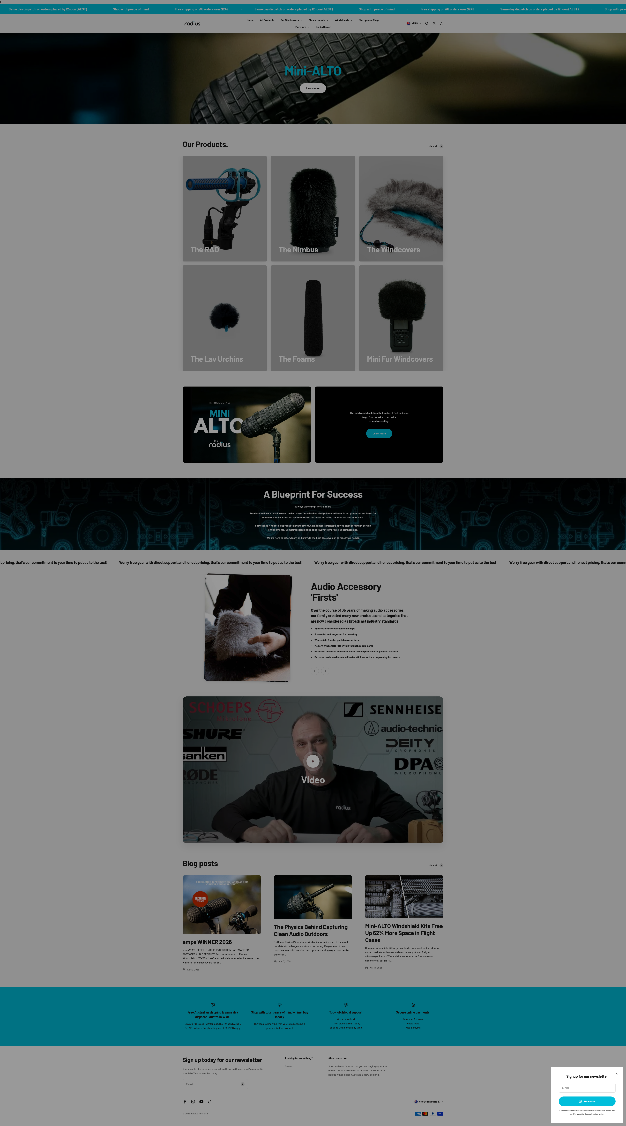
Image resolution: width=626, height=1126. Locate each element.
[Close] (616, 1073)
